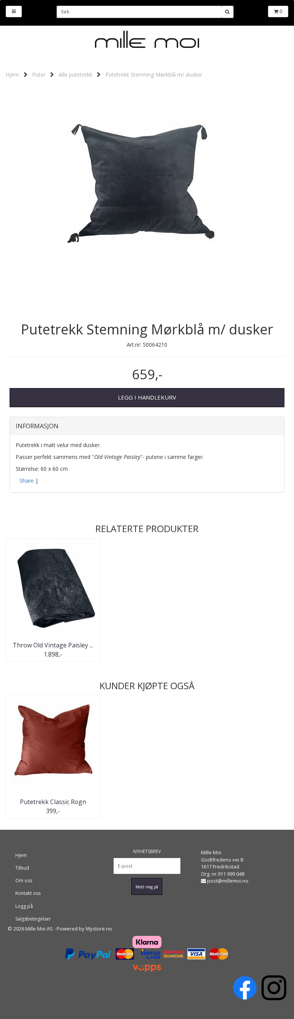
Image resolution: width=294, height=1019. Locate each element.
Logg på (24, 906)
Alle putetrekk (75, 74)
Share (27, 480)
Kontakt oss (28, 893)
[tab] (147, 426)
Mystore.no (99, 928)
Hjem (12, 74)
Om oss (23, 880)
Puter (39, 74)
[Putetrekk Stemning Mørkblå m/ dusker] (147, 198)
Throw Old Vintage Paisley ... (53, 645)
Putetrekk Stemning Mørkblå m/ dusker (153, 74)
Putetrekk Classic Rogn (53, 802)
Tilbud (22, 868)
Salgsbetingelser (33, 919)
